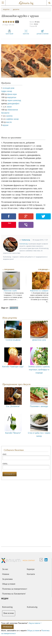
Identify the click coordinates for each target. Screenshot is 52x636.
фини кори (12, 94)
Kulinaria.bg (26, 240)
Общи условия (33, 630)
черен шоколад (14, 100)
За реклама (7, 579)
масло (9, 122)
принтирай (9, 34)
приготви (26, 34)
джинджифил (13, 103)
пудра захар (6, 91)
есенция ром (8, 88)
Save (9, 223)
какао (9, 106)
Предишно (8, 269)
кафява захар (12, 119)
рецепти (6, 9)
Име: (5, 454)
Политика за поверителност (14, 589)
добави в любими (42, 34)
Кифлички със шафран (39, 290)
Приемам (7, 626)
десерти (16, 9)
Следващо (43, 269)
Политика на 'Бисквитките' (14, 594)
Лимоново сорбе (10, 290)
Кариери (30, 569)
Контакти (31, 574)
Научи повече (34, 623)
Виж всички (9, 613)
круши (5, 125)
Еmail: (5, 463)
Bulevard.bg (7, 607)
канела (9, 115)
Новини (5, 574)
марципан (11, 97)
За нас (5, 569)
